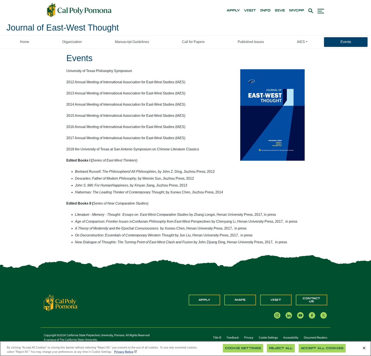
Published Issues (251, 42)
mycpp (296, 10)
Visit (276, 299)
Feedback (233, 337)
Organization (72, 42)
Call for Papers (193, 42)
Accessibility (290, 337)
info (265, 10)
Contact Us (311, 300)
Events (346, 42)
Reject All (281, 348)
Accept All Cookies (322, 348)
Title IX (217, 337)
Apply (204, 299)
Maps (240, 299)
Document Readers (315, 337)
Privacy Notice (123, 351)
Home (24, 42)
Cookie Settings (268, 337)
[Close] (364, 348)
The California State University (78, 339)
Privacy (248, 337)
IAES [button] (301, 42)
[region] (185, 348)
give (280, 10)
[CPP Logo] (60, 303)
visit (250, 10)
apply (233, 10)
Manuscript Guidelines (132, 42)
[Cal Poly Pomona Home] (79, 10)
